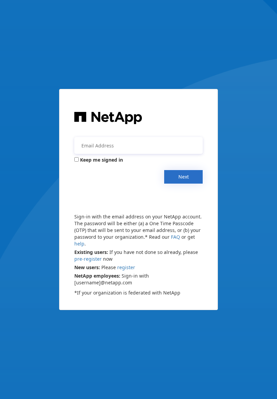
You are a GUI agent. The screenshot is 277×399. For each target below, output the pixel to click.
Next (183, 176)
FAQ (175, 237)
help (79, 243)
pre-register (88, 259)
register (126, 267)
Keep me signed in (101, 160)
